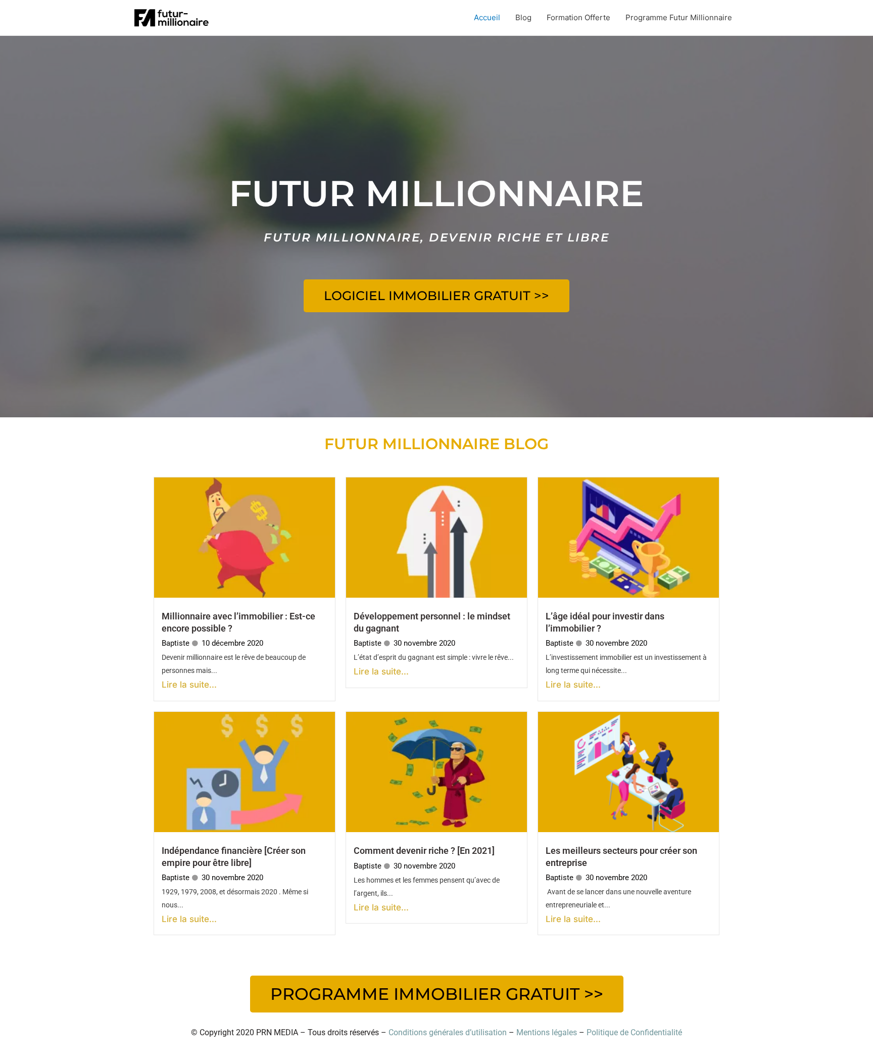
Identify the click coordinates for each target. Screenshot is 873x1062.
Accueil (487, 17)
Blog (523, 17)
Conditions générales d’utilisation (448, 1032)
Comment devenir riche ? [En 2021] (424, 850)
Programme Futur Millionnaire (678, 17)
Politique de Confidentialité (634, 1032)
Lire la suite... (189, 685)
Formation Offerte (578, 17)
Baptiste (175, 643)
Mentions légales (546, 1032)
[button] (436, 295)
